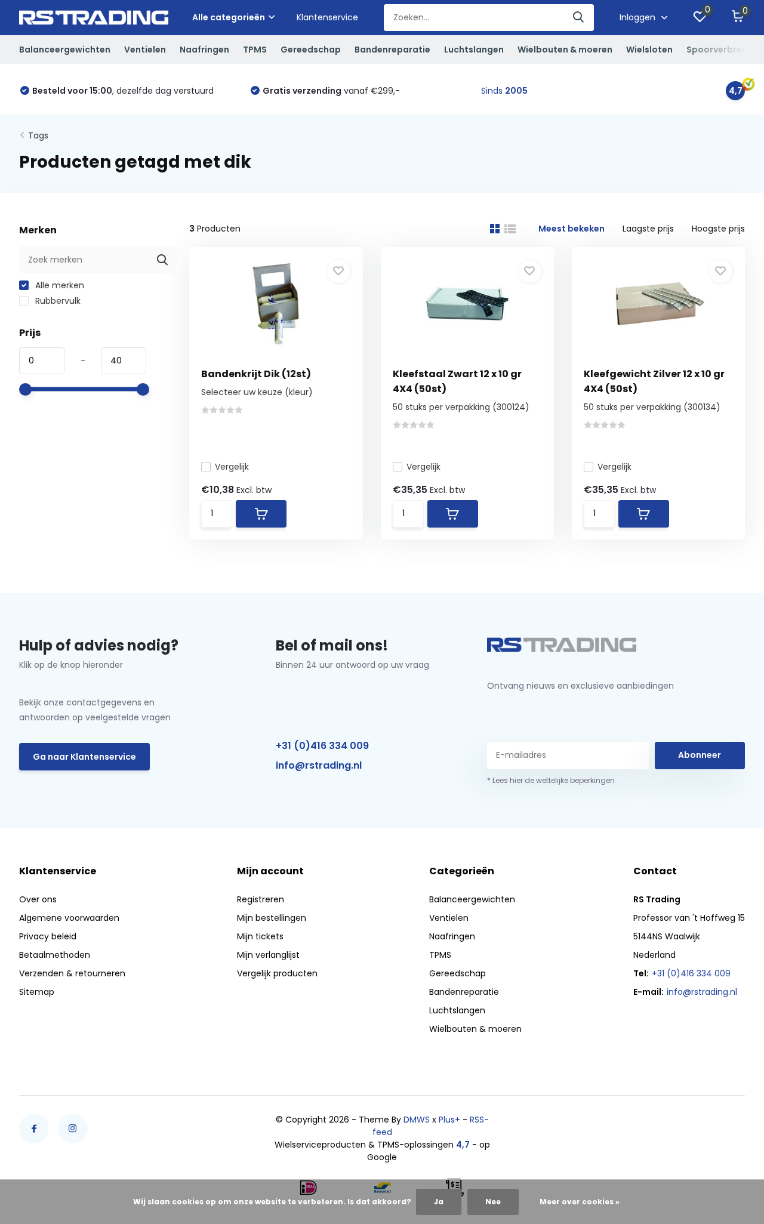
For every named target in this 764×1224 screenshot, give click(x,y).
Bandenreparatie (392, 50)
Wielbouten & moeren (564, 50)
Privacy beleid (47, 936)
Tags (38, 135)
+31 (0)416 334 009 (322, 746)
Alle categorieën (228, 17)
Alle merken (58, 285)
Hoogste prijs (718, 229)
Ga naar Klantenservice (84, 757)
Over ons (38, 899)
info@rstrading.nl (319, 765)
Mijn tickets (260, 936)
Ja (438, 1202)
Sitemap (36, 992)
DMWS (416, 1120)
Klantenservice (327, 17)
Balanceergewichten (64, 50)
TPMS (255, 50)
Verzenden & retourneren (72, 973)
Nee (493, 1202)
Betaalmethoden (54, 955)
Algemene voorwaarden (69, 918)
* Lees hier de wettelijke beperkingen (551, 780)
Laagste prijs (648, 229)
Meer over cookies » (580, 1202)
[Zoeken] (579, 17)
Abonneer (699, 755)
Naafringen (204, 50)
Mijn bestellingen (271, 918)
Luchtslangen (474, 50)
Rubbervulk (57, 301)
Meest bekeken (571, 229)
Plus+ (449, 1120)
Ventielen (145, 50)
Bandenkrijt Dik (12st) (256, 374)
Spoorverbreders (724, 50)
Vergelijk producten (277, 973)
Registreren (260, 899)
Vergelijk (232, 467)
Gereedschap (311, 50)
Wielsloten (649, 50)
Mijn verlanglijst (268, 955)
